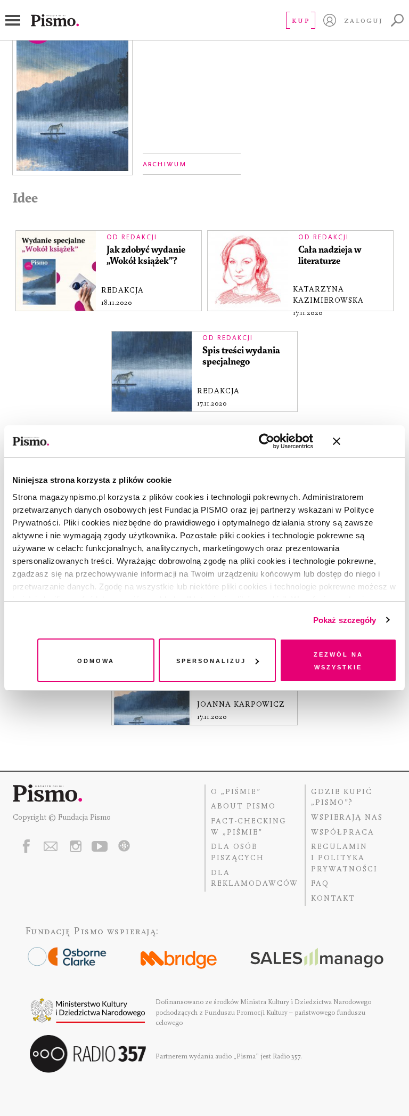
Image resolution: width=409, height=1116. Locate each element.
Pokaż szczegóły (345, 620)
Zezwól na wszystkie (338, 660)
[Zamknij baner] (365, 441)
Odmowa (95, 660)
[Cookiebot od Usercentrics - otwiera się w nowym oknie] (266, 441)
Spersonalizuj (211, 660)
